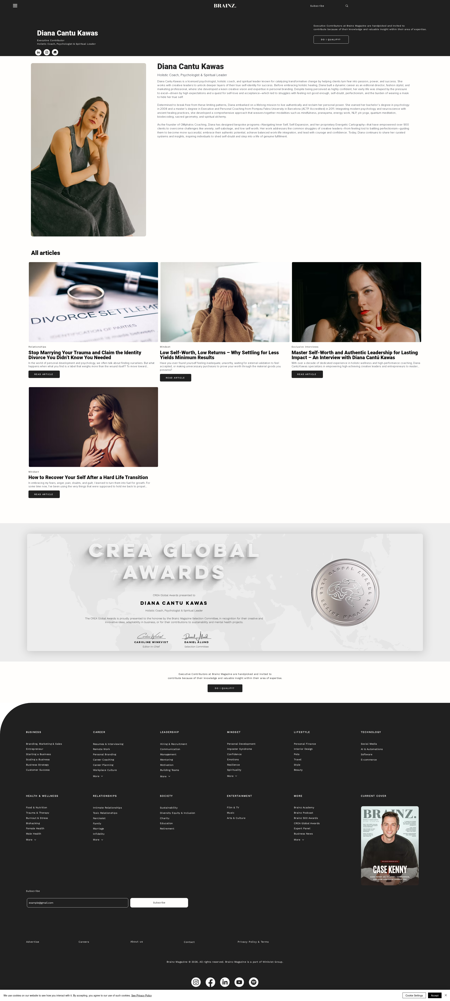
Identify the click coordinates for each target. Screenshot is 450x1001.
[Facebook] (210, 982)
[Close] (446, 995)
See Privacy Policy (141, 995)
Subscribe (317, 5)
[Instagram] (196, 982)
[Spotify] (253, 982)
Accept (435, 995)
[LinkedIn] (225, 982)
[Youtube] (239, 982)
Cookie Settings (414, 995)
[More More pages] (102, 776)
